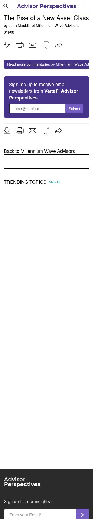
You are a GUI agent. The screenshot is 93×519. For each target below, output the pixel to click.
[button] (6, 45)
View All (54, 182)
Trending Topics (25, 182)
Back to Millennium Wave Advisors (39, 151)
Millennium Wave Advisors (57, 25)
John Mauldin (20, 25)
